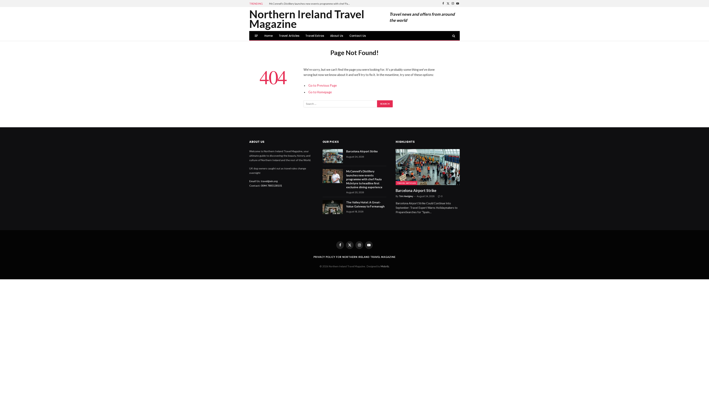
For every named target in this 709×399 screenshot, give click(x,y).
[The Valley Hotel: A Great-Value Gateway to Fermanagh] (333, 207)
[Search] (453, 36)
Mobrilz (385, 266)
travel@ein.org (269, 181)
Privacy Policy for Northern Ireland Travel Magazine (354, 256)
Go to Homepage (320, 92)
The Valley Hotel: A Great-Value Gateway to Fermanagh (365, 204)
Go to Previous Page (322, 85)
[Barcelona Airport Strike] (333, 156)
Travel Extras (314, 36)
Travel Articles (289, 36)
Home (268, 36)
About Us (336, 36)
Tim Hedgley (406, 196)
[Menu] (256, 35)
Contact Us (357, 36)
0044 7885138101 (271, 185)
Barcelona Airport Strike (362, 151)
